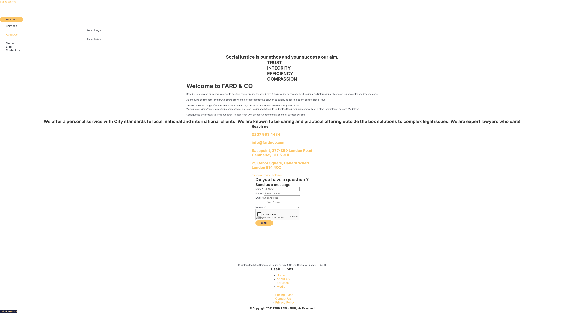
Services (11, 25)
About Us (12, 34)
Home (281, 275)
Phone (259, 193)
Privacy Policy (285, 302)
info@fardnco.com (269, 142)
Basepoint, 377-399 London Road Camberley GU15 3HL (282, 152)
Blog (9, 46)
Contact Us (13, 50)
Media (10, 43)
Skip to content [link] (8, 1)
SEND (264, 223)
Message (261, 207)
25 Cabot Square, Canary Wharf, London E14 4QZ (281, 165)
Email (259, 197)
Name (259, 189)
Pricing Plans (284, 295)
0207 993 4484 (266, 134)
